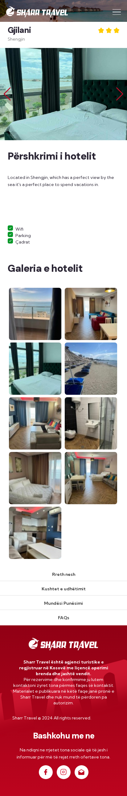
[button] (120, 94)
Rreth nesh (63, 574)
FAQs (63, 617)
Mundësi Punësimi (63, 603)
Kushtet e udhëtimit (64, 589)
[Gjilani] (35, 313)
